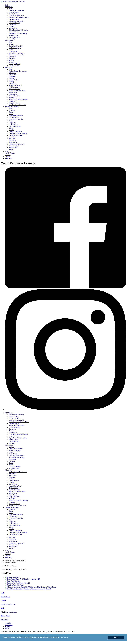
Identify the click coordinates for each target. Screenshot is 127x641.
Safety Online (13, 92)
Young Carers (13, 94)
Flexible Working (14, 23)
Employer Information (16, 115)
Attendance (12, 73)
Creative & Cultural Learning (18, 133)
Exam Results (13, 51)
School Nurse (13, 83)
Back (6, 5)
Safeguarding (13, 28)
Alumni (11, 149)
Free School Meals (14, 89)
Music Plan (12, 140)
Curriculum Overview (16, 46)
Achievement (9, 41)
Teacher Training (14, 37)
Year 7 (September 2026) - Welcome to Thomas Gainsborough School (28, 589)
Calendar (7, 155)
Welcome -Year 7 (14, 103)
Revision (11, 62)
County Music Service (16, 135)
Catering (11, 82)
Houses (11, 112)
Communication (14, 19)
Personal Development (12, 106)
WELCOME (9, 7)
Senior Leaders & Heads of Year (19, 17)
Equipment (12, 76)
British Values (13, 147)
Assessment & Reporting (16, 55)
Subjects (11, 44)
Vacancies (12, 39)
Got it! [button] (116, 637)
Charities (11, 130)
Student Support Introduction (18, 71)
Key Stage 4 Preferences (16, 53)
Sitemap (7, 628)
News (6, 151)
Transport (12, 101)
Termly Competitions (15, 131)
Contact (7, 156)
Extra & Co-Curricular (16, 119)
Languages (12, 123)
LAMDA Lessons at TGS (17, 144)
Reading (11, 60)
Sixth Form (8, 158)
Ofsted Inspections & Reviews (18, 30)
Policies (11, 26)
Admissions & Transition (16, 21)
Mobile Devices (14, 80)
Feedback (12, 58)
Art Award (12, 137)
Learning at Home (14, 64)
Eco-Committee (14, 146)
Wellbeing (12, 110)
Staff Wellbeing (13, 35)
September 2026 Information (18, 33)
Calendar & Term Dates (16, 16)
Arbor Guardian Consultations (18, 99)
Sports (11, 121)
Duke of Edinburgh (15, 126)
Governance (12, 24)
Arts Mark (12, 139)
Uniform (11, 78)
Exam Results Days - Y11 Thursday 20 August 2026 (23, 579)
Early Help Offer (14, 96)
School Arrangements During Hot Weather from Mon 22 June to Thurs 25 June (31, 587)
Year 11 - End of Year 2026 (17, 105)
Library (11, 128)
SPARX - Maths (14, 65)
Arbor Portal (13, 98)
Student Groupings (15, 48)
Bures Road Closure (12, 581)
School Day (12, 74)
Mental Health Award (15, 85)
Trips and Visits (13, 117)
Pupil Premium (13, 87)
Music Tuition (13, 142)
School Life (8, 67)
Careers (11, 114)
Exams (11, 49)
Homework (12, 57)
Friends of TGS (14, 32)
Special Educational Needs (17, 90)
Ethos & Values (13, 12)
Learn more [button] (64, 637)
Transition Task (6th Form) (15, 585)
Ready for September (13, 577)
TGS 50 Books (13, 124)
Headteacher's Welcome (16, 10)
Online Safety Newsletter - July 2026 (18, 583)
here (10, 569)
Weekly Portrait (13, 14)
